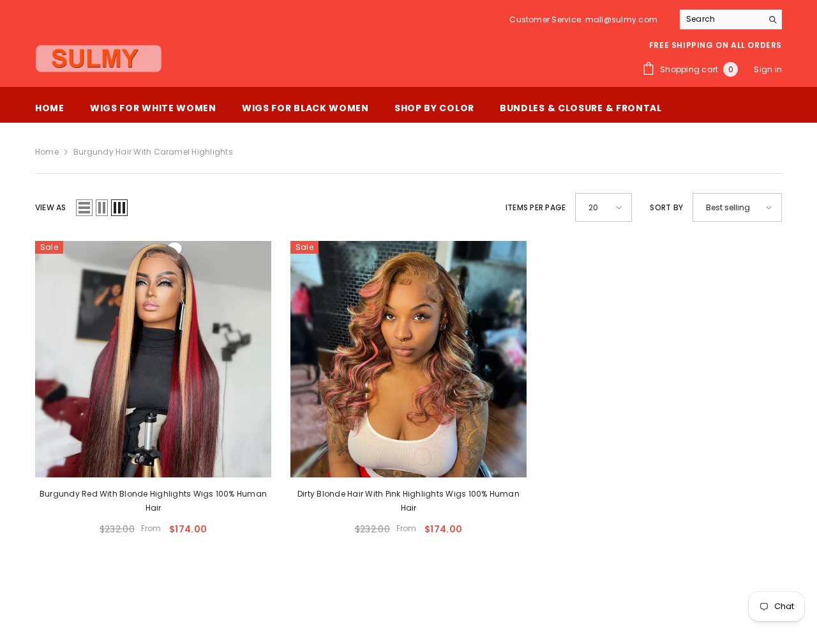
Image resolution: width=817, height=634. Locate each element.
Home (47, 151)
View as (50, 207)
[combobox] (721, 19)
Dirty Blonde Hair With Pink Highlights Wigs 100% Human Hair (408, 500)
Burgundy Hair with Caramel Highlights (153, 151)
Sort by (666, 207)
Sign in (768, 69)
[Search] (731, 19)
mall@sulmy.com (621, 19)
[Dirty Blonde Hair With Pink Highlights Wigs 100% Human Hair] (408, 359)
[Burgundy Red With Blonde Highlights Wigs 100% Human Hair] (153, 359)
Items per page (536, 207)
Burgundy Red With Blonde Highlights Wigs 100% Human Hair (153, 500)
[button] (84, 207)
